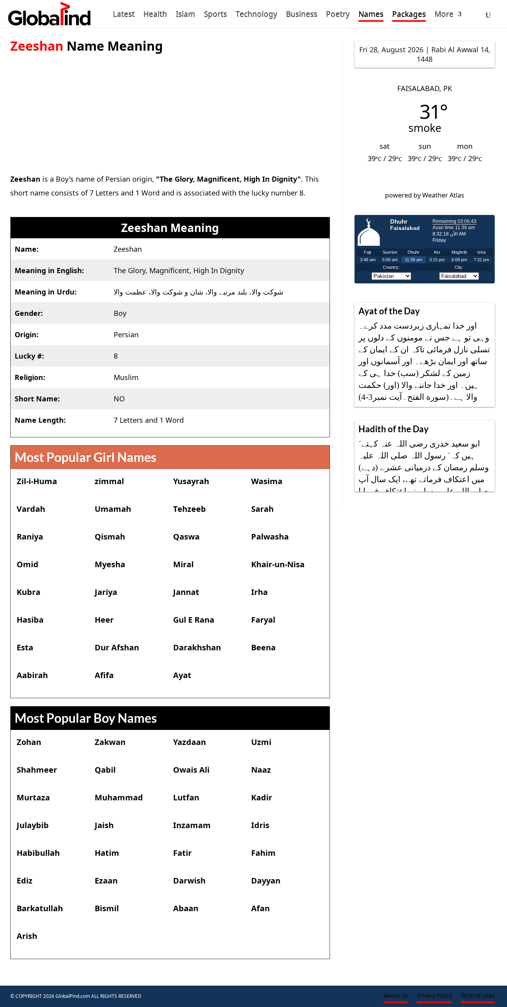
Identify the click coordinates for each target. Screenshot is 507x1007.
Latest (124, 15)
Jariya (106, 592)
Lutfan (186, 797)
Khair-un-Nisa (278, 564)
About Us (396, 996)
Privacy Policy (434, 996)
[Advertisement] (170, 109)
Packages (409, 15)
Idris (260, 825)
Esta (25, 647)
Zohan (29, 742)
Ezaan (106, 880)
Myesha (110, 564)
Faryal (263, 619)
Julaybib (33, 825)
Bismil (107, 908)
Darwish (189, 880)
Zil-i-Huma (37, 481)
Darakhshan (197, 647)
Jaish (104, 825)
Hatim (107, 852)
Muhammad (119, 797)
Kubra (28, 592)
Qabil (105, 769)
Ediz (24, 880)
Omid (27, 564)
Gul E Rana (193, 619)
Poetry (338, 15)
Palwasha (270, 536)
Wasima (266, 481)
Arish (27, 936)
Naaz (261, 769)
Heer (104, 619)
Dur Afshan (117, 647)
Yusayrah (191, 481)
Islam (185, 15)
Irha (259, 592)
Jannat (186, 592)
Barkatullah (40, 908)
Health (155, 15)
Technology (256, 15)
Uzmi (261, 742)
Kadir (261, 797)
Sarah (262, 509)
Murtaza (33, 797)
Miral (183, 564)
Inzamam (192, 825)
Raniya (30, 536)
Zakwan (110, 742)
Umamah (113, 509)
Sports (215, 15)
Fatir (182, 852)
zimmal (109, 481)
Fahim (263, 852)
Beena (263, 647)
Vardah (31, 509)
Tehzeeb (189, 509)
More (444, 15)
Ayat (182, 675)
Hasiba (30, 619)
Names (370, 15)
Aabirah (32, 675)
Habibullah (38, 852)
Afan (260, 908)
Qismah (110, 536)
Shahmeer (37, 769)
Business (301, 15)
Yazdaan (189, 742)
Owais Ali (191, 769)
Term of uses (478, 996)
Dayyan (265, 880)
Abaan (185, 908)
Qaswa (186, 536)
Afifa (104, 675)
